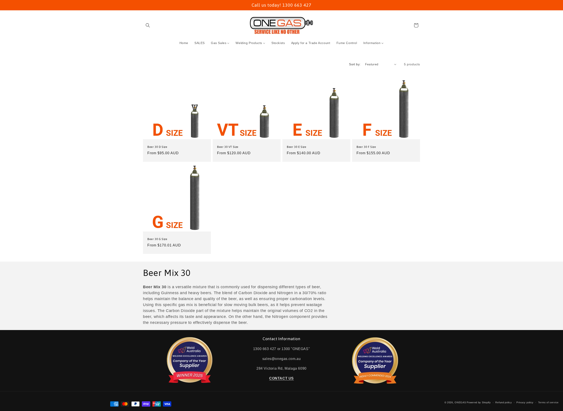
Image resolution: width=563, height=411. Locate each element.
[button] (148, 25)
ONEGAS (460, 402)
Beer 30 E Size (296, 147)
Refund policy (503, 402)
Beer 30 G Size (157, 239)
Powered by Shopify (479, 402)
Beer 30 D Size (157, 147)
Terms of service (548, 402)
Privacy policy (525, 402)
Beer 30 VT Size (227, 147)
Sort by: (354, 64)
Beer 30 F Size (366, 147)
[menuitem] (183, 43)
